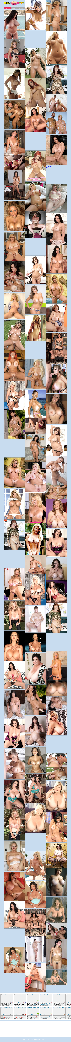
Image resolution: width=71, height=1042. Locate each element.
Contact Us (45, 1039)
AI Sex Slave (7, 8)
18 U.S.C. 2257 (35, 1039)
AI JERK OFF (14, 8)
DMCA (40, 1039)
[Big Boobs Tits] (14, 3)
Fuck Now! (21, 8)
